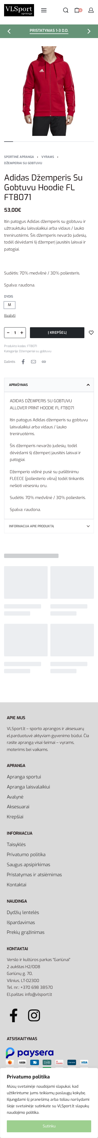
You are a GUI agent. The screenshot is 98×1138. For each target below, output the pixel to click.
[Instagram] (34, 1015)
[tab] (49, 385)
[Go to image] (8, 141)
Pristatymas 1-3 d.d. (49, 31)
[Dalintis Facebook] (23, 361)
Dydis (8, 297)
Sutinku (49, 1126)
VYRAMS (47, 157)
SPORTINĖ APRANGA (19, 157)
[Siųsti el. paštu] (33, 361)
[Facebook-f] (13, 1015)
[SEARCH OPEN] (66, 10)
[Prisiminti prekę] (91, 332)
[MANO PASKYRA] (91, 10)
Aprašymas (18, 385)
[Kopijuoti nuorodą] (43, 361)
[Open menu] (44, 10)
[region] (49, 1103)
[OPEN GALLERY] (49, 91)
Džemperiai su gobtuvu (23, 163)
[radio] (9, 305)
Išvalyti (10, 315)
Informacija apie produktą (31, 526)
